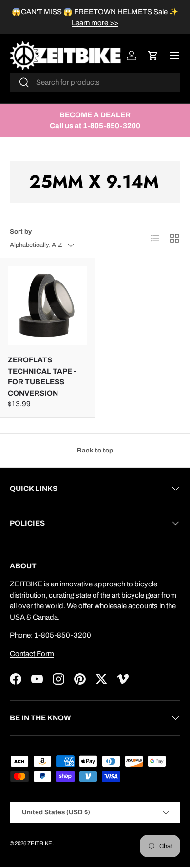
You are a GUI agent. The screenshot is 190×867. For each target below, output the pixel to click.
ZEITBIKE (39, 843)
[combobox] (95, 82)
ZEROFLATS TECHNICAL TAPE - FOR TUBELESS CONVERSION (42, 376)
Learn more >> (95, 23)
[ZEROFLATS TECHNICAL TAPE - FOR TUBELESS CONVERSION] (47, 305)
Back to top (95, 450)
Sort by (21, 231)
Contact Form (32, 654)
